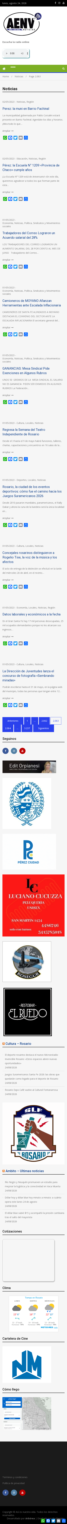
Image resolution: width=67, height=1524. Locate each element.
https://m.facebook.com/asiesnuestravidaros (55, 3)
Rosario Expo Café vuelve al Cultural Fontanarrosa (31, 1089)
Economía (7, 223)
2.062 (44, 720)
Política (28, 223)
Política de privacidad (13, 1483)
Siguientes (43, 728)
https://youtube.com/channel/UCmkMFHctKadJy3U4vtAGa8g (64, 3)
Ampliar (6, 130)
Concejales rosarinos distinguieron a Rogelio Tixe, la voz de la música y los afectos (29, 557)
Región (30, 101)
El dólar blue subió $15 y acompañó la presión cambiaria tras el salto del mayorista (34, 1215)
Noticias (21, 101)
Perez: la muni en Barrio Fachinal (25, 109)
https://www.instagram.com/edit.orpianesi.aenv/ (59, 3)
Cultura (20, 422)
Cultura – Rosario (18, 1044)
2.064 (8, 728)
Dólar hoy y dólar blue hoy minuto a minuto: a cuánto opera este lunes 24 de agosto (33, 1199)
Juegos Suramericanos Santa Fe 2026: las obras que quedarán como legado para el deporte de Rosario (32, 1076)
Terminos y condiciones (14, 1477)
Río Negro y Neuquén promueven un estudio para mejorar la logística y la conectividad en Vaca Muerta (32, 1184)
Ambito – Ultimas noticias (25, 1171)
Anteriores (12, 720)
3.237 (27, 728)
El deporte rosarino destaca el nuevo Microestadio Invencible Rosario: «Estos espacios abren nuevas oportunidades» (31, 1059)
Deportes (22, 479)
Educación (22, 158)
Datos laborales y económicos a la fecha (31, 614)
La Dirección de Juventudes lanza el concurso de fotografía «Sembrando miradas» (28, 675)
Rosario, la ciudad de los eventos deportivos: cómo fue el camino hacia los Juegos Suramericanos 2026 (32, 491)
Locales (29, 422)
